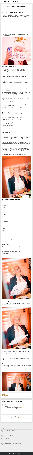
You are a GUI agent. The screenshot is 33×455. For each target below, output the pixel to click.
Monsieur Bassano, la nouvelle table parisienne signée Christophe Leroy (11, 435)
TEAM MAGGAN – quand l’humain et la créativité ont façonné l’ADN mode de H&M (12, 448)
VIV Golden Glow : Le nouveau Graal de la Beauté (8, 446)
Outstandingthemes (22, 453)
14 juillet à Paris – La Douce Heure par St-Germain (8, 430)
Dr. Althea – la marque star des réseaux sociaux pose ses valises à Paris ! (11, 443)
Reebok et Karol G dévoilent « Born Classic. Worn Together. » (9, 427)
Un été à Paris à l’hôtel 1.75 (5, 438)
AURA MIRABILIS (5, 395)
